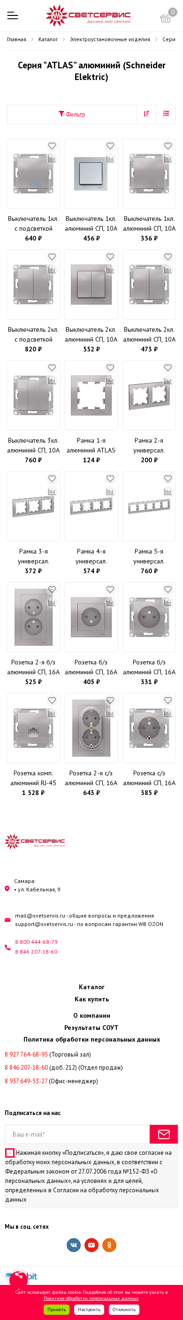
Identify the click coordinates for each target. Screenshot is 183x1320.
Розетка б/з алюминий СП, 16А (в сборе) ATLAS (91, 667)
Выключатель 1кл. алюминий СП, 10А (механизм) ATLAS (149, 223)
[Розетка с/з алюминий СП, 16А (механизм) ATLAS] (149, 728)
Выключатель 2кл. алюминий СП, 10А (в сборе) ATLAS (91, 334)
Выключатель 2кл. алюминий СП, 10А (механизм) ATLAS (149, 334)
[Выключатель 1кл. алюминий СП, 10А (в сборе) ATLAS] (91, 174)
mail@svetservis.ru (40, 915)
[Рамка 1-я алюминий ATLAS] (91, 395)
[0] (165, 20)
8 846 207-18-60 (36, 951)
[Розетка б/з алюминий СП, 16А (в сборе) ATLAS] (91, 617)
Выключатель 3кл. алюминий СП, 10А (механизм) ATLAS (33, 445)
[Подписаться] (164, 1134)
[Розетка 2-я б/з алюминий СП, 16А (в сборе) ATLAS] (33, 617)
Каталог (92, 987)
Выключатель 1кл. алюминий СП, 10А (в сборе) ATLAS (91, 223)
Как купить (92, 999)
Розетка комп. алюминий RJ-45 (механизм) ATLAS (34, 778)
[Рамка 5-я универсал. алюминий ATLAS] (149, 506)
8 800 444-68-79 (36, 941)
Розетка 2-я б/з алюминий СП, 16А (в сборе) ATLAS (33, 667)
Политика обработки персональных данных (91, 1039)
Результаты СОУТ (91, 1027)
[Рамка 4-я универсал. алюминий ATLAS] (91, 506)
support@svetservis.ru (44, 923)
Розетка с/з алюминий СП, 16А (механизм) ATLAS (149, 778)
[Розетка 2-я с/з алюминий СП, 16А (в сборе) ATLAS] (91, 728)
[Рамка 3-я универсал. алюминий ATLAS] (33, 506)
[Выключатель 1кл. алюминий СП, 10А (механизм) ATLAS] (149, 174)
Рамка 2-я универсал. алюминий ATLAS (149, 445)
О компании (91, 1015)
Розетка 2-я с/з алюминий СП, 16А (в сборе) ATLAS (91, 778)
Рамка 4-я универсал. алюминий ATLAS (91, 556)
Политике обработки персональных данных (91, 1298)
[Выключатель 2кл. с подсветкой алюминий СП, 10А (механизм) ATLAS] (33, 284)
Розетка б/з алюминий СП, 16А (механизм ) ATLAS (149, 667)
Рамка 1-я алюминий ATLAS (91, 445)
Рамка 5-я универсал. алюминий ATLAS (149, 556)
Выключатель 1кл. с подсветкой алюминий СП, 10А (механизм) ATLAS (33, 223)
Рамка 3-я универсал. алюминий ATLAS (33, 556)
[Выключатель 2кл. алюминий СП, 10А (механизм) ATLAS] (149, 284)
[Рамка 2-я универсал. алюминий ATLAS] (149, 395)
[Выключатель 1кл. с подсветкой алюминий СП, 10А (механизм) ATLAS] (33, 174)
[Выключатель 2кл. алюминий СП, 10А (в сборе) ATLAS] (91, 284)
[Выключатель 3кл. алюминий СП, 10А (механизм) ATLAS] (33, 395)
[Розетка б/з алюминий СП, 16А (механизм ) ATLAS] (149, 617)
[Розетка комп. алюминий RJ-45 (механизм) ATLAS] (33, 728)
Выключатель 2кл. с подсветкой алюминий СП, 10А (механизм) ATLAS (33, 334)
